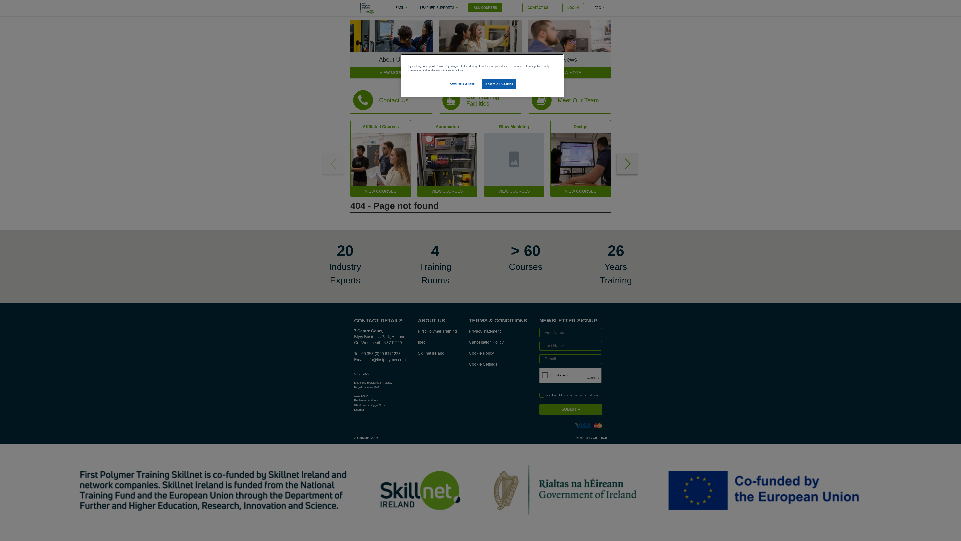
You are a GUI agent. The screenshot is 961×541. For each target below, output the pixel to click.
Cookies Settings (462, 83)
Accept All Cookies (499, 83)
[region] (482, 75)
